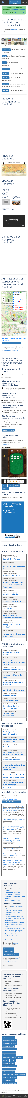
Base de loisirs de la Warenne (13, 690)
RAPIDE (11, 485)
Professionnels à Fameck (9, 1052)
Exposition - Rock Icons (11, 575)
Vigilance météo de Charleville (13, 934)
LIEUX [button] (4, 62)
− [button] (3, 300)
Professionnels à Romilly (8, 1063)
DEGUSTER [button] (5, 73)
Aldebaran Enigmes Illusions (13, 670)
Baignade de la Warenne (11, 559)
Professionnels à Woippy (8, 1071)
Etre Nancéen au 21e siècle (9, 1077)
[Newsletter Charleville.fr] (22, 2)
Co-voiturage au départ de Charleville (15, 928)
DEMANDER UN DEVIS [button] (8, 430)
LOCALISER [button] (5, 84)
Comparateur (8, 1096)
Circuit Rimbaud (8, 747)
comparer (3, 499)
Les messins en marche (8, 1080)
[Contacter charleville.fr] (25, 2)
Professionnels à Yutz (8, 1074)
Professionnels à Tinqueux (9, 1069)
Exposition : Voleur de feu (12, 601)
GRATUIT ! (5, 488)
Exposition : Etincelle (10, 594)
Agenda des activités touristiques (13, 910)
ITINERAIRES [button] (6, 69)
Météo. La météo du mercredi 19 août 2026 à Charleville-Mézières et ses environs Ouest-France (12, 862)
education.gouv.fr (6, 350)
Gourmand (19, 1096)
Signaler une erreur (8, 951)
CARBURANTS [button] (6, 49)
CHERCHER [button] (5, 90)
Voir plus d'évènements (9, 639)
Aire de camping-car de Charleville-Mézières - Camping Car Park (14, 662)
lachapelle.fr (5, 1060)
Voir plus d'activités (8, 719)
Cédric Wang (13, 29)
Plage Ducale (7, 608)
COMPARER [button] (6, 77)
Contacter (15, 943)
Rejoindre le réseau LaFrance (11, 954)
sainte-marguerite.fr (20, 1074)
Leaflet (14, 333)
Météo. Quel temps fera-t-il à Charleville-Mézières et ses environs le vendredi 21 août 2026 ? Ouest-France (13, 808)
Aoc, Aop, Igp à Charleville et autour (14, 922)
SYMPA (17, 485)
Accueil (2, 1096)
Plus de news (6, 873)
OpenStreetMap (20, 333)
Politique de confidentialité (17, 9)
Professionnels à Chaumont (9, 1049)
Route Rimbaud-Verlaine (11, 760)
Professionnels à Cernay (8, 1046)
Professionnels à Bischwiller (9, 1043)
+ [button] (3, 298)
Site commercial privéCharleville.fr (15, 2)
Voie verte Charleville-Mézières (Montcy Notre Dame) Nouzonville (14, 767)
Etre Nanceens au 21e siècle (9, 1083)
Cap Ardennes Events (10, 701)
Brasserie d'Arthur (9, 695)
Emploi (14, 1096)
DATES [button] (4, 56)
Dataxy (12, 347)
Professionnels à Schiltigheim (9, 1066)
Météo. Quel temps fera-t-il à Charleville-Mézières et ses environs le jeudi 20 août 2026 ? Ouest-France (13, 827)
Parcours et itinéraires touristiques (14, 916)
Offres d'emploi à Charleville (12, 900)
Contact (25, 1096)
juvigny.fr (20, 1057)
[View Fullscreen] (3, 295)
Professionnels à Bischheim (9, 1040)
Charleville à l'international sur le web (15, 936)
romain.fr (13, 1060)
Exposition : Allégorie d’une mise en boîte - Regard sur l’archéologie (13, 585)
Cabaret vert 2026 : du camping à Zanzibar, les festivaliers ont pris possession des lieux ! (11, 840)
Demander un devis (8, 948)
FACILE (4, 485)
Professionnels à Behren (8, 1037)
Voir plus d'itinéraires (8, 788)
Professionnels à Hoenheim (9, 1057)
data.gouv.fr (14, 350)
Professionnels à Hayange (9, 1054)
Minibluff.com (5, 444)
